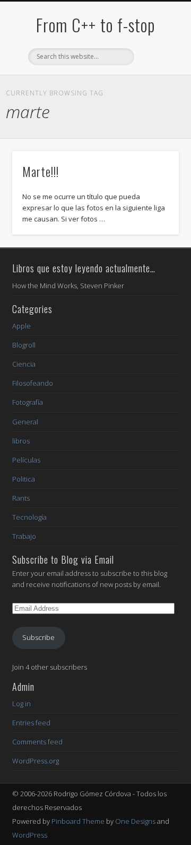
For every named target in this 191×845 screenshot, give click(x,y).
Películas (26, 460)
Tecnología (29, 517)
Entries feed (31, 722)
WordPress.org (35, 761)
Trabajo (24, 536)
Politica (23, 479)
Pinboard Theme (78, 821)
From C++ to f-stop (95, 24)
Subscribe (38, 637)
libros (21, 441)
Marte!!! (40, 171)
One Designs (135, 821)
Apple (21, 326)
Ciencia (24, 364)
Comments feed (37, 741)
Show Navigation (153, 94)
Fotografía (27, 402)
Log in (21, 703)
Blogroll (24, 345)
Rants (21, 498)
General (25, 421)
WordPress (29, 835)
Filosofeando (32, 383)
